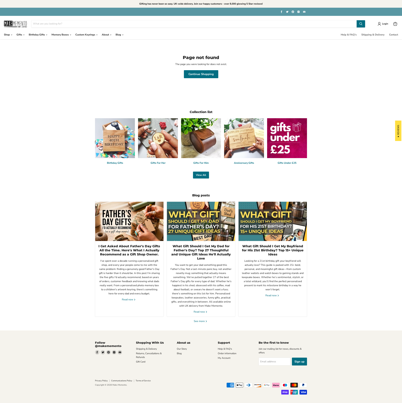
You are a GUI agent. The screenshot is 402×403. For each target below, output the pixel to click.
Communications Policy (121, 380)
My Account (224, 358)
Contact (393, 34)
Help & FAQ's (349, 34)
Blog (119, 34)
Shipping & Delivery (372, 34)
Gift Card (140, 361)
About (106, 34)
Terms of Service (143, 380)
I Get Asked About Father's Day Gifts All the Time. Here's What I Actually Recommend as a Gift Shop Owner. (129, 250)
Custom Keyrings (85, 34)
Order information (227, 353)
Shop (7, 34)
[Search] (361, 23)
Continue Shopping (201, 74)
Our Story (182, 348)
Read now (128, 299)
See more (199, 321)
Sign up (299, 361)
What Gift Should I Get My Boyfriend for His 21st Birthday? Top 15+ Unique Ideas (273, 250)
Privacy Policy (101, 380)
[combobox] (194, 23)
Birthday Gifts (37, 34)
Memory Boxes (60, 34)
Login (385, 23)
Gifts (19, 34)
